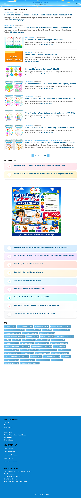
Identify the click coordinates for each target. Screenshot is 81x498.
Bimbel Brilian (40, 2)
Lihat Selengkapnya (17, 20)
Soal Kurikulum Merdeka (60, 353)
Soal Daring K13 (64, 350)
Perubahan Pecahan (11, 343)
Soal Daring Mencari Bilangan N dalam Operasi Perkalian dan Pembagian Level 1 (38, 27)
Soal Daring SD (28, 353)
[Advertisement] (40, 390)
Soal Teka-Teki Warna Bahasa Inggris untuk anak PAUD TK (50, 113)
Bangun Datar (10, 326)
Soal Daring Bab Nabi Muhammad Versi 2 (28, 272)
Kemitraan (7, 430)
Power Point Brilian (27, 343)
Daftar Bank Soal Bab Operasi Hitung (41, 54)
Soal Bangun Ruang (12, 350)
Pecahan (17, 340)
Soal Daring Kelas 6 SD (12, 353)
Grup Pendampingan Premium (12, 476)
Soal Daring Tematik (43, 353)
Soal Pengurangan (27, 360)
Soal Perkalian (57, 360)
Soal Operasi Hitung (12, 360)
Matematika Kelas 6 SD (47, 333)
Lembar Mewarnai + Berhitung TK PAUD (42, 69)
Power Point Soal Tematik (58, 343)
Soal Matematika (36, 356)
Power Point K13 (42, 343)
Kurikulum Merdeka (41, 326)
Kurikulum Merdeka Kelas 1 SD (60, 326)
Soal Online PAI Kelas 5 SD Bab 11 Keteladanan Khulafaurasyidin (36, 305)
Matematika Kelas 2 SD (61, 330)
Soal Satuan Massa (11, 363)
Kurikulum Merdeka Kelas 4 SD (15, 330)
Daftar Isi (6, 422)
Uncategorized (9, 13)
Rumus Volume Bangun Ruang (42, 346)
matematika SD (32, 336)
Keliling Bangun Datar (24, 326)
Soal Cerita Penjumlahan (29, 350)
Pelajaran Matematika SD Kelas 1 (43, 140)
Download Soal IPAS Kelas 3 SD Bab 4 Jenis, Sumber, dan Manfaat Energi (39, 165)
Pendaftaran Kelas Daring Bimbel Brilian (15, 481)
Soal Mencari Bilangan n (52, 356)
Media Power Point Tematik (65, 336)
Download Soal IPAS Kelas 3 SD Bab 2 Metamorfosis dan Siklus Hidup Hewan (41, 247)
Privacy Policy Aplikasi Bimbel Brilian (15, 435)
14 (45, 156)
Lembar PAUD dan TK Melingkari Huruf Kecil (44, 39)
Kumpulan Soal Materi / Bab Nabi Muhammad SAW (31, 297)
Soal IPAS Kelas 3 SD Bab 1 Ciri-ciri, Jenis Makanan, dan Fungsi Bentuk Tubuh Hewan (44, 255)
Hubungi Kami (8, 427)
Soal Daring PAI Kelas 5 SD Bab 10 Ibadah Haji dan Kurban (34, 313)
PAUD (7, 340)
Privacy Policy (8, 432)
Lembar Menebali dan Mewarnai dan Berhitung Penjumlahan (50, 83)
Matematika (28, 52)
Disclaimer (7, 425)
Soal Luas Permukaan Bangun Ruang (16, 356)
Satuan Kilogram (59, 346)
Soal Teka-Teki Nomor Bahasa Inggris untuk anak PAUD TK (50, 98)
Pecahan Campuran (42, 340)
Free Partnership (9, 474)
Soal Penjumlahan (42, 360)
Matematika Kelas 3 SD (12, 333)
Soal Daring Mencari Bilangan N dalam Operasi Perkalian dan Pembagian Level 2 (38, 14)
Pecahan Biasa (28, 340)
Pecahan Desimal (57, 340)
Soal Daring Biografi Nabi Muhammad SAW (29, 288)
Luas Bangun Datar (33, 330)
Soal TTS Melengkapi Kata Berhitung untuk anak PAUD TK (49, 127)
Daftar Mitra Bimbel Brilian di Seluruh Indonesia (17, 471)
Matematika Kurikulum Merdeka (15, 336)
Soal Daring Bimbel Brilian (47, 350)
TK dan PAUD (29, 67)
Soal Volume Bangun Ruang (29, 363)
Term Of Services (9, 440)
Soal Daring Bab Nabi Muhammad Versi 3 (28, 264)
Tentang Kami (8, 437)
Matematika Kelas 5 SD (30, 333)
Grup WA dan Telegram (10, 479)
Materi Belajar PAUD (47, 336)
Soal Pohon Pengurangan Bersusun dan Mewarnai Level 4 (49, 142)
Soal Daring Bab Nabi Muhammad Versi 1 (28, 280)
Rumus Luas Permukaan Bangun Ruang (17, 346)
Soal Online (66, 356)
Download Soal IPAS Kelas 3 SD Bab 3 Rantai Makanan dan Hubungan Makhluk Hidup (43, 174)
